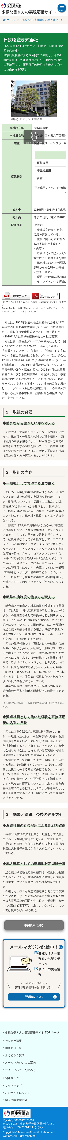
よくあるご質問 (15, 1055)
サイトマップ (13, 1085)
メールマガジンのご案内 (20, 1062)
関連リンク (12, 1078)
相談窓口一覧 (13, 1047)
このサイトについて (17, 1092)
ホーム (10, 19)
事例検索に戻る (34, 925)
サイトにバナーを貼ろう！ (22, 1070)
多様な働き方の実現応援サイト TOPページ (32, 1032)
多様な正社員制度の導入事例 (40, 19)
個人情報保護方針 (16, 1100)
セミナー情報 (13, 1040)
